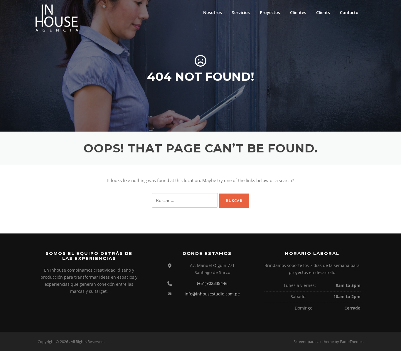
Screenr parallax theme (314, 341)
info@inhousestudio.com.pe (212, 294)
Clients (323, 12)
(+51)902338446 (212, 283)
